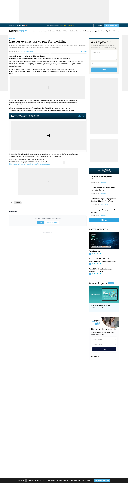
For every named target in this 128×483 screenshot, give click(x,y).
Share (84, 51)
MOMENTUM (22, 25)
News (34, 31)
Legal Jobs (101, 31)
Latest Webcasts (98, 229)
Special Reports (114, 31)
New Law (79, 31)
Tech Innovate (94, 251)
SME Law (65, 31)
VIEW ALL (81, 116)
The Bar (59, 31)
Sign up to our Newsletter (66, 25)
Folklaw (18, 202)
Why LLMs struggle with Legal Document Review (100, 270)
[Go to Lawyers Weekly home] (18, 31)
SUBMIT (104, 69)
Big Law (72, 31)
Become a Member (111, 25)
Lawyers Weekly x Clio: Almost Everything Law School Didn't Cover (102, 260)
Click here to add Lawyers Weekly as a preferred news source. (29, 164)
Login (100, 25)
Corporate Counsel (49, 31)
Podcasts (86, 31)
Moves (40, 31)
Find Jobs (104, 349)
